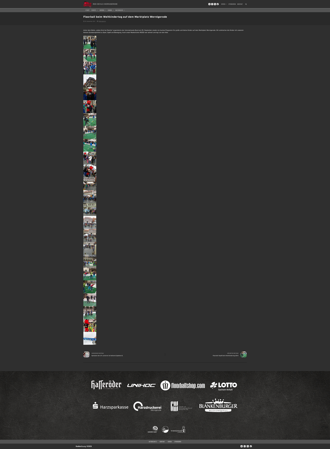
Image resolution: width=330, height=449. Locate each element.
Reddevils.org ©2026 (84, 446)
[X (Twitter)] (215, 4)
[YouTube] (209, 4)
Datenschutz (153, 442)
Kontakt (240, 4)
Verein (223, 4)
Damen (110, 10)
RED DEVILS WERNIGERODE (105, 4)
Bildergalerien (102, 21)
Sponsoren (232, 4)
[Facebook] (218, 4)
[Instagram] (212, 4)
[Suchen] (246, 4)
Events (94, 10)
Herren (102, 10)
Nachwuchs (119, 10)
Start (88, 10)
